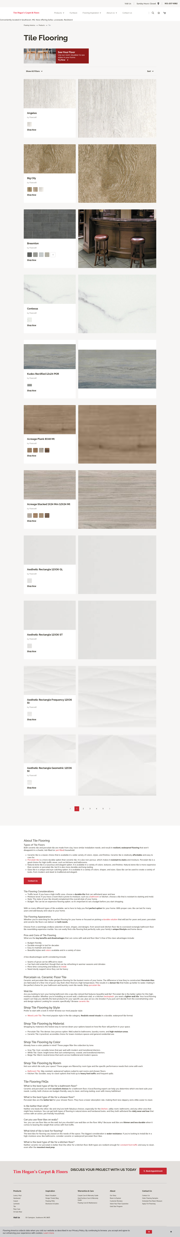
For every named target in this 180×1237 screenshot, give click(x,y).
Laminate (16, 1204)
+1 (53, 254)
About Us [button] (111, 13)
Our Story (113, 1195)
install (63, 967)
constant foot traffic (129, 1145)
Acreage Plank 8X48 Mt (41, 439)
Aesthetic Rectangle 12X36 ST (45, 634)
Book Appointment (154, 1171)
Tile (14, 1206)
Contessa (32, 308)
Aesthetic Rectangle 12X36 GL (45, 569)
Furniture (73, 13)
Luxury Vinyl (17, 1195)
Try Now (61, 60)
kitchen (104, 1109)
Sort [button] (149, 71)
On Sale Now (17, 1212)
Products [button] (58, 13)
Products (42, 25)
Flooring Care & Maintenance (87, 1203)
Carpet (15, 1201)
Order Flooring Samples (150, 1198)
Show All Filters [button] (33, 71)
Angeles (32, 113)
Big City (31, 178)
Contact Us (127, 13)
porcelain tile (94, 985)
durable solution (110, 919)
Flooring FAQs (50, 1201)
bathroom (94, 897)
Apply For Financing (149, 1204)
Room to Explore (115, 1198)
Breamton (33, 243)
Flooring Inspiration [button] (91, 13)
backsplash (109, 996)
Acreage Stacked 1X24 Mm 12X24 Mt (48, 504)
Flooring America (29, 25)
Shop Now (31, 130)
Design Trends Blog (52, 1198)
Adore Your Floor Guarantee (119, 1204)
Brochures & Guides (52, 1204)
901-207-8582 (171, 3)
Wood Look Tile (34, 1015)
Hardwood (16, 1198)
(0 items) (164, 13)
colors (48, 950)
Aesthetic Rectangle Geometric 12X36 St (49, 770)
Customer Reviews (116, 1201)
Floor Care (16, 1209)
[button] (153, 13)
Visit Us (128, 3)
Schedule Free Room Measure (152, 1201)
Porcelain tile (33, 860)
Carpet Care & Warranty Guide (88, 1195)
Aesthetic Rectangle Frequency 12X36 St (49, 701)
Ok (149, 1232)
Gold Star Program (116, 1206)
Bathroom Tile (34, 1071)
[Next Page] (109, 808)
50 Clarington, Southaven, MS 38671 (38, 1217)
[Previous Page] (70, 808)
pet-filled (60, 850)
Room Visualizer (51, 1195)
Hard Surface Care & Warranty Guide (88, 1199)
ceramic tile (84, 1001)
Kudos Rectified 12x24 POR (43, 373)
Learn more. (48, 1233)
